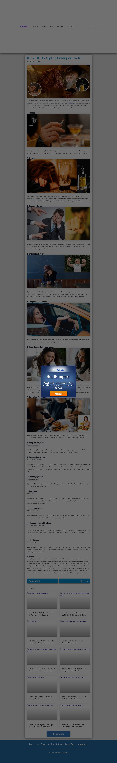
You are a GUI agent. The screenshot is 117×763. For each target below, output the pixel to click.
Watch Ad (58, 393)
